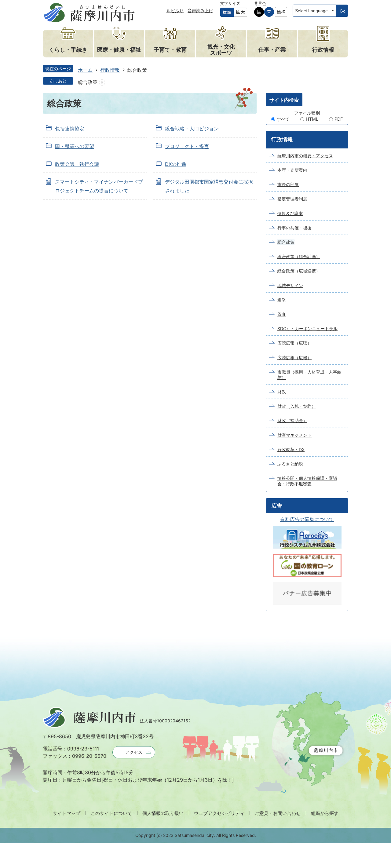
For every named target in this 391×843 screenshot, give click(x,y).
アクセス (133, 752)
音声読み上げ (200, 10)
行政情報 (110, 70)
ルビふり (175, 10)
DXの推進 (175, 164)
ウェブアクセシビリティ (219, 813)
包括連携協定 (69, 129)
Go (342, 11)
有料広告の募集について (307, 519)
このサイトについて (111, 813)
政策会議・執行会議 (77, 164)
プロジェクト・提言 (187, 146)
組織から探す (324, 813)
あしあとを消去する (102, 82)
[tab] (284, 99)
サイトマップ (66, 813)
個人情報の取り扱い (163, 813)
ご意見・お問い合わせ (278, 813)
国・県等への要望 (74, 146)
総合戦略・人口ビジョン (192, 129)
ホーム (85, 70)
